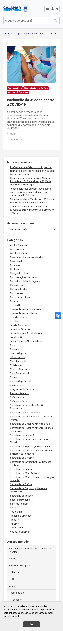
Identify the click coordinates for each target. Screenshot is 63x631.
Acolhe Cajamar (18, 245)
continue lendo (13, 139)
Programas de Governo (22, 389)
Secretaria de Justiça (21, 469)
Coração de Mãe (18, 289)
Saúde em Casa (18, 401)
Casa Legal (16, 261)
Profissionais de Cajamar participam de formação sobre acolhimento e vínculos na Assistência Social (32, 170)
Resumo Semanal (19, 393)
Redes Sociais (16, 592)
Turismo (14, 523)
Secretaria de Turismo (22, 495)
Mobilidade (16, 365)
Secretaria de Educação (22, 435)
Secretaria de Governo (22, 457)
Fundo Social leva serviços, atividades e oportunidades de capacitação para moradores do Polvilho (30, 192)
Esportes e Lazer (19, 317)
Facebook (17, 599)
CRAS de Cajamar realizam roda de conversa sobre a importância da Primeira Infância (32, 209)
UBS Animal (16, 527)
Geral (13, 345)
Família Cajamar (18, 325)
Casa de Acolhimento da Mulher (27, 257)
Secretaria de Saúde (21, 484)
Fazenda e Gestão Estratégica (26, 333)
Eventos (14, 321)
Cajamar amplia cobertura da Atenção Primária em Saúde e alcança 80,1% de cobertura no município (30, 181)
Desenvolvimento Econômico (25, 309)
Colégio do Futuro (19, 273)
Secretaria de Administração (25, 412)
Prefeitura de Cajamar (16, 8)
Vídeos (12, 586)
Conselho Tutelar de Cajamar (25, 281)
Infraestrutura (17, 357)
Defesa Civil (16, 305)
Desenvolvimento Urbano (23, 313)
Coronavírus (16, 293)
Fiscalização (16, 337)
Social (13, 507)
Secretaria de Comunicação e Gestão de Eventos (30, 550)
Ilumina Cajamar (18, 353)
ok (31, 624)
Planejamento (17, 385)
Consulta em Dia (18, 285)
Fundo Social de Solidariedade (26, 341)
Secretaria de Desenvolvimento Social (30, 423)
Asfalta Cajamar (19, 253)
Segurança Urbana (20, 499)
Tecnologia (16, 511)
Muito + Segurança (20, 369)
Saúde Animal (17, 397)
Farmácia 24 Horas (20, 329)
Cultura (14, 301)
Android (16, 572)
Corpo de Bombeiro (20, 297)
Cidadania (15, 265)
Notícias (29, 33)
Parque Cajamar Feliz (21, 381)
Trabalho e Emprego (21, 515)
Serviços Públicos (19, 503)
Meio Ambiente (18, 361)
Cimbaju (14, 269)
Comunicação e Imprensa (23, 277)
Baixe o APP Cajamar (20, 565)
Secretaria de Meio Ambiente (25, 473)
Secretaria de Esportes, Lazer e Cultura (30, 446)
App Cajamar (17, 249)
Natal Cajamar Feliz (20, 373)
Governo (14, 349)
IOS (13, 579)
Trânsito (14, 519)
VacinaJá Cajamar (20, 531)
